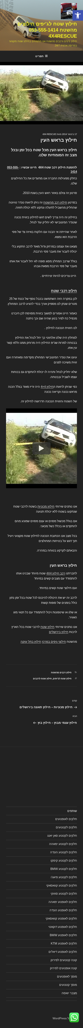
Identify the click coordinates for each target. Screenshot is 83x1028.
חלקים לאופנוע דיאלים (63, 951)
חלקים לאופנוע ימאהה (63, 902)
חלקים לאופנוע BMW (63, 935)
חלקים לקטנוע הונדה (63, 852)
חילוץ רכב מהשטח (55, 202)
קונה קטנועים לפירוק (64, 960)
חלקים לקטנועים (66, 827)
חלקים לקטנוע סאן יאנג (62, 835)
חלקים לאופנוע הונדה (63, 910)
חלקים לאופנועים (66, 819)
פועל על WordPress (65, 1018)
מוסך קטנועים (68, 984)
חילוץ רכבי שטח (64, 291)
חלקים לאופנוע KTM (64, 943)
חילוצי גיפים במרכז (54, 641)
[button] (78, 15)
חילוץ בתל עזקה (31, 641)
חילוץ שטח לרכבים (42, 678)
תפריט (39, 56)
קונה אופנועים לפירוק (63, 968)
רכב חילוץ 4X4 (55, 573)
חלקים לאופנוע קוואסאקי (61, 918)
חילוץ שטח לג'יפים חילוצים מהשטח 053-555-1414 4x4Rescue (47, 30)
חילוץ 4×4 (47, 386)
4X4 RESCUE (49, 134)
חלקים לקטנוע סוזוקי (64, 893)
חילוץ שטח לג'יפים (62, 678)
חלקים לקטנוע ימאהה (63, 844)
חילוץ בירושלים (58, 632)
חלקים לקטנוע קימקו (64, 860)
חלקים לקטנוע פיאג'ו (64, 877)
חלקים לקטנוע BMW (63, 869)
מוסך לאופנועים (67, 976)
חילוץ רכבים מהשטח (61, 672)
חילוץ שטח (47, 627)
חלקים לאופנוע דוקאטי (62, 926)
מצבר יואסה (69, 993)
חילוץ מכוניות (45, 506)
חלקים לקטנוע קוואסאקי (61, 885)
